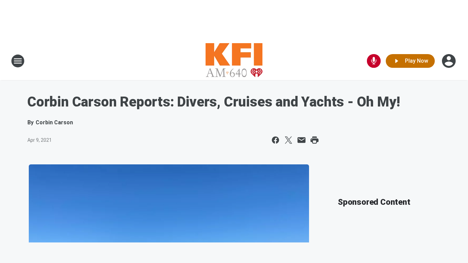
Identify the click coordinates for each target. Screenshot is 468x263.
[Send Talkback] (374, 61)
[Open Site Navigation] (18, 61)
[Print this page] (314, 140)
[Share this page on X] (288, 140)
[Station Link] (234, 61)
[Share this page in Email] (301, 140)
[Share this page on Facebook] (275, 140)
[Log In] (449, 61)
